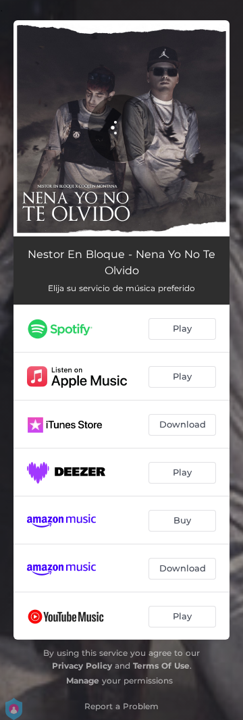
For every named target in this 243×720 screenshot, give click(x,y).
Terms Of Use (161, 666)
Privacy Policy (82, 666)
